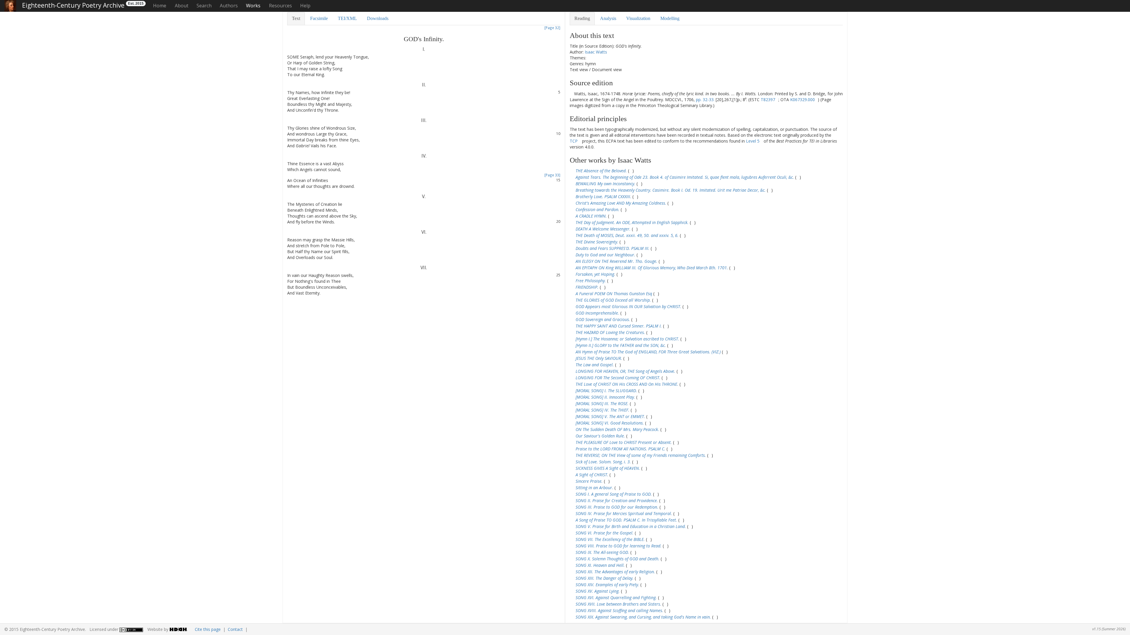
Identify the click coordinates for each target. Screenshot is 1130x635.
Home (159, 5)
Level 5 (753, 141)
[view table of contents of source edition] (571, 93)
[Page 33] (552, 175)
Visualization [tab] (638, 18)
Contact (235, 629)
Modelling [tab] (669, 18)
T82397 (768, 99)
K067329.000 (802, 99)
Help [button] (305, 5)
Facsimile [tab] (319, 18)
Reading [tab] (582, 18)
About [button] (181, 5)
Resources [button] (280, 5)
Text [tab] (296, 18)
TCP (574, 141)
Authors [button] (229, 5)
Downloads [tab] (377, 18)
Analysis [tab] (608, 18)
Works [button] (253, 5)
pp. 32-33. (705, 99)
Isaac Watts (596, 52)
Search (204, 5)
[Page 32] (552, 27)
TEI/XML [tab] (347, 18)
